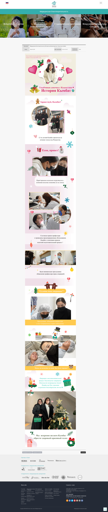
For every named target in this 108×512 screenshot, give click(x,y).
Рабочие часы (23, 496)
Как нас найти (23, 503)
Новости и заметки (23, 501)
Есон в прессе (56, 493)
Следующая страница (37, 452)
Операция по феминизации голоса (31, 496)
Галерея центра (56, 495)
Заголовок (83, 452)
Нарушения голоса (30, 491)
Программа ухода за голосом (39, 493)
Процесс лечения (48, 490)
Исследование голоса (39, 490)
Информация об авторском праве (80, 508)
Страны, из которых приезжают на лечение (49, 496)
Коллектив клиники (23, 494)
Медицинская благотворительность (57, 491)
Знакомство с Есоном (23, 491)
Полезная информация (49, 498)
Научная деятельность (23, 499)
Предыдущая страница (27, 452)
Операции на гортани (31, 493)
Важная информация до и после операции (49, 493)
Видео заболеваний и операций (31, 500)
